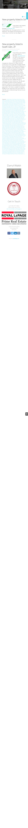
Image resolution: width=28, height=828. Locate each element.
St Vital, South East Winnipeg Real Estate (16, 143)
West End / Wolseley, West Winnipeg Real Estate (14, 147)
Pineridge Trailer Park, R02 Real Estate (16, 126)
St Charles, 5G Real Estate (14, 140)
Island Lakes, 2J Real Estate (16, 119)
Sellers (20, 136)
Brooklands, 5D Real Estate (14, 104)
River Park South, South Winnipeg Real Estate (16, 134)
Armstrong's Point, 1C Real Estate (10, 103)
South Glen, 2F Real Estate (12, 50)
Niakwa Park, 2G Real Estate (12, 122)
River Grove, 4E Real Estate (13, 130)
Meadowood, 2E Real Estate (6, 121)
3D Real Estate (17, 100)
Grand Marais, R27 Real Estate (15, 118)
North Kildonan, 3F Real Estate (17, 124)
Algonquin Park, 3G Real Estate (15, 102)
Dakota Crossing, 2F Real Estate (12, 110)
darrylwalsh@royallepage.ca (14, 209)
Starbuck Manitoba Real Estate (14, 144)
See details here (11, 28)
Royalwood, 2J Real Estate (9, 135)
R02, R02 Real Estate (19, 127)
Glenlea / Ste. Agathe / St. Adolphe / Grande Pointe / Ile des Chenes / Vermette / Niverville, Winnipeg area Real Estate (13, 117)
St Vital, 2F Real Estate (20, 142)
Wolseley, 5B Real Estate (19, 153)
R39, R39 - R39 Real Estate (17, 129)
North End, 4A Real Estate (21, 122)
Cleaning (3, 108)
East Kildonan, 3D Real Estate (11, 112)
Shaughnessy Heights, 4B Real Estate (8, 137)
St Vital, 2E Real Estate (12, 142)
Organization (18, 125)
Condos (7, 108)
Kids (22, 119)
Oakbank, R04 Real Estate (11, 125)
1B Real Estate (9, 99)
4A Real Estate (4, 101)
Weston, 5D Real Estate (16, 150)
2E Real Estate (19, 99)
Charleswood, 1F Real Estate (18, 106)
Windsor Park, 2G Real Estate (18, 152)
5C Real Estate (19, 101)
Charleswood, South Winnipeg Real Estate (19, 107)
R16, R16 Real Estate (18, 128)
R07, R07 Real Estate (11, 128)
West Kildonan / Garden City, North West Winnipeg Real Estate (13, 149)
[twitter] (12, 233)
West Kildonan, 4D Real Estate (20, 149)
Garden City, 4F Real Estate (18, 115)
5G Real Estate (7, 102)
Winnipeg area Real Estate (10, 153)
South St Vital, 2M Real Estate (16, 138)
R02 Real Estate (12, 127)
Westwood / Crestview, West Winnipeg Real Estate (13, 150)
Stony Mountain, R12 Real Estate (16, 145)
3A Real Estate (12, 100)
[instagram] (18, 233)
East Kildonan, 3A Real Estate (15, 111)
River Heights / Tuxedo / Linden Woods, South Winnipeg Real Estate (13, 131)
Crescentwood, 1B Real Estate (13, 108)
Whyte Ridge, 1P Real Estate (6, 151)
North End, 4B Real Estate (7, 123)
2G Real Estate (7, 100)
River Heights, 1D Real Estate (11, 132)
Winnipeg (4, 153)
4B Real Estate (9, 101)
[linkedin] (15, 233)
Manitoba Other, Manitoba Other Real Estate (15, 120)
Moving (22, 121)
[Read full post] (7, 25)
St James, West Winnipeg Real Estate (11, 141)
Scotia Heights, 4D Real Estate (14, 136)
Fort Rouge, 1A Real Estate (9, 115)
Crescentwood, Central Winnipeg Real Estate (13, 109)
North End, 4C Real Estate (15, 123)
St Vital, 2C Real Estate (21, 141)
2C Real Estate (14, 99)
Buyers (12, 106)
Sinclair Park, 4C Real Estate (19, 137)
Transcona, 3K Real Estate (10, 146)
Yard (24, 153)
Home (11, 119)
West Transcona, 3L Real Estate (7, 150)
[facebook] (9, 233)
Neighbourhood (4, 122)
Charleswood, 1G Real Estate (6, 107)
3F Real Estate (22, 100)
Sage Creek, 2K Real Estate (17, 135)
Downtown (20, 110)
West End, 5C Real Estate (13, 148)
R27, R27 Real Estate (9, 129)
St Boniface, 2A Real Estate (10, 139)
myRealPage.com (16, 238)
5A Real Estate (9, 23)
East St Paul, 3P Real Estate (14, 113)
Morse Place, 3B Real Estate (15, 121)
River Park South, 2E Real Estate (15, 133)
